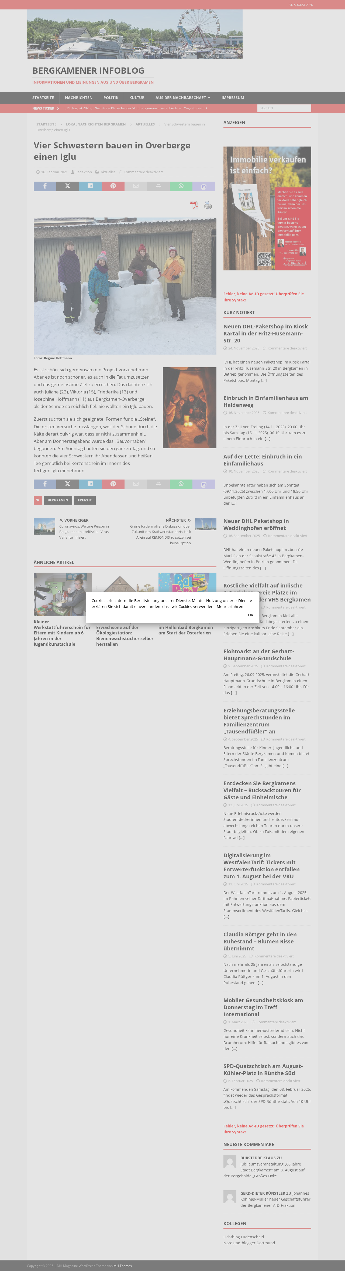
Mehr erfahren (230, 606)
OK (250, 614)
